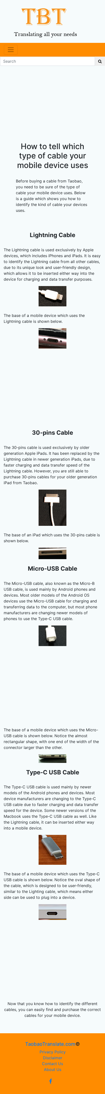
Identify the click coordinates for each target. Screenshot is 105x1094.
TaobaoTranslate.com (50, 1044)
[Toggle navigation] (11, 50)
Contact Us (52, 1063)
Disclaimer (52, 1057)
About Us (52, 1069)
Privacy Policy (53, 1051)
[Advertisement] (52, 108)
